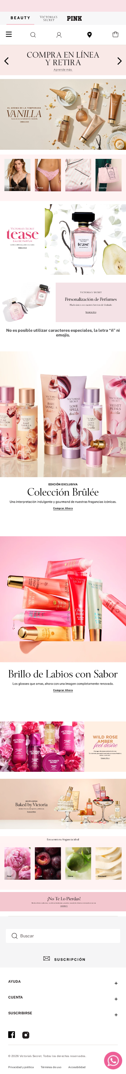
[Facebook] (11, 1035)
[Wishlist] (90, 35)
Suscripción (70, 960)
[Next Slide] (119, 61)
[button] (31, 35)
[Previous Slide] (6, 61)
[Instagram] (26, 1035)
